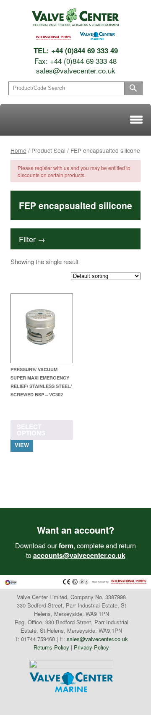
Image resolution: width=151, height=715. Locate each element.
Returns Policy (51, 647)
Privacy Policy (91, 647)
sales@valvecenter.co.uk (75, 70)
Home (18, 150)
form (66, 545)
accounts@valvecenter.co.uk (79, 555)
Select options (31, 429)
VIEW (22, 445)
